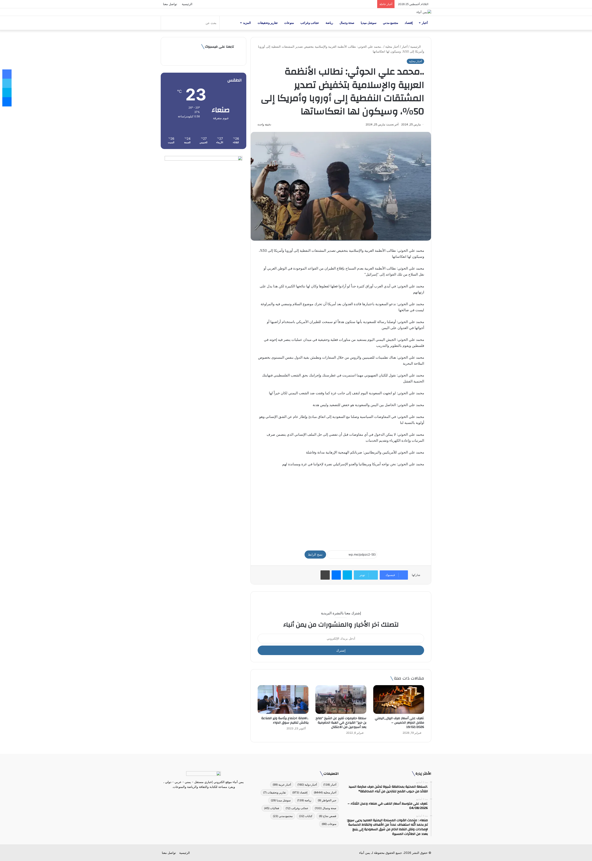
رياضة (329, 23)
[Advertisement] (341, 506)
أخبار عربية (282, 784)
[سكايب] (347, 575)
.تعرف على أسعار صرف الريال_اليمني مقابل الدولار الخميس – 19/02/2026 (399, 722)
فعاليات (271, 808)
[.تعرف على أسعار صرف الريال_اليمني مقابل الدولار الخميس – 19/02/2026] (398, 699)
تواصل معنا (170, 4)
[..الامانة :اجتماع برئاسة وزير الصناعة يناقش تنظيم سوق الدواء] (283, 699)
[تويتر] (206, 795)
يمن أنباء (364, 853)
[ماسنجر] (336, 575)
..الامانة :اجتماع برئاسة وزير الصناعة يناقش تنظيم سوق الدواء (284, 720)
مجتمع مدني (390, 23)
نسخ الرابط (315, 554)
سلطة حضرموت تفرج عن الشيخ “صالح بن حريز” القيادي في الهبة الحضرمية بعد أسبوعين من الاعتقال (341, 722)
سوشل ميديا (368, 23)
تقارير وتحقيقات (268, 23)
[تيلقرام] (201, 795)
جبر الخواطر (327, 800)
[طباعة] (325, 575)
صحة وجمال (346, 23)
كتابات (305, 816)
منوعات (289, 23)
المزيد (247, 23)
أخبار (425, 23)
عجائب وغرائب (309, 23)
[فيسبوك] (212, 795)
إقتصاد (409, 23)
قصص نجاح (327, 816)
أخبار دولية (307, 784)
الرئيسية (187, 4)
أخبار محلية (392, 46)
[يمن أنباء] (423, 12)
